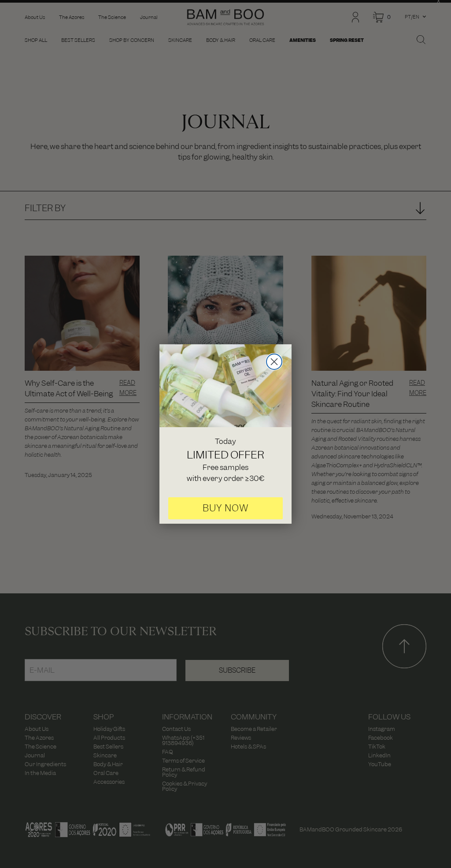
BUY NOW (226, 508)
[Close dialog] (274, 361)
